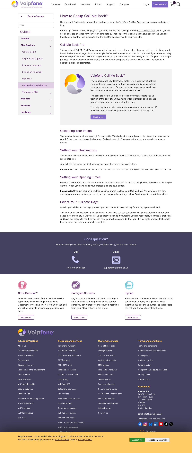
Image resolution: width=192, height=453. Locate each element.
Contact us (103, 413)
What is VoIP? (24, 374)
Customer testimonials (28, 350)
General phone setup (107, 389)
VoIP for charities (25, 413)
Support (110, 4)
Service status (104, 379)
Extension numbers (31, 65)
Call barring (63, 379)
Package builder (105, 350)
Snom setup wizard (106, 398)
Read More (98, 117)
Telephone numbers (67, 346)
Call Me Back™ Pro (145, 59)
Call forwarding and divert (69, 355)
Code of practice (145, 360)
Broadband (70, 4)
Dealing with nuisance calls (110, 394)
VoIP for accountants (67, 413)
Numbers (25, 98)
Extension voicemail (32, 72)
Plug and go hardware (107, 370)
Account (25, 38)
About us (22, 346)
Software (25, 105)
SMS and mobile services (69, 398)
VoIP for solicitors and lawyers (71, 422)
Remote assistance (106, 384)
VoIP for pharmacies (66, 418)
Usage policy (143, 355)
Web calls (27, 78)
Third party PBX (30, 92)
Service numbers (105, 374)
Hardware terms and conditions (152, 350)
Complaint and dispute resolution (152, 370)
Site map (22, 418)
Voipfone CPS (64, 384)
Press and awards (26, 355)
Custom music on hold (68, 374)
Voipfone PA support (32, 58)
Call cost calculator (106, 355)
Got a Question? (28, 293)
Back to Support (36, 16)
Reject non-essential (157, 440)
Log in (147, 4)
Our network (23, 360)
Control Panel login (106, 346)
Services (55, 4)
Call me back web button (34, 85)
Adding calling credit (107, 360)
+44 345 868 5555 (76, 267)
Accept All (137, 440)
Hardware (85, 4)
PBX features (64, 360)
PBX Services (28, 45)
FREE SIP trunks (65, 365)
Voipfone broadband (67, 370)
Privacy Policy (85, 439)
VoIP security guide (26, 384)
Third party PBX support (108, 403)
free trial (160, 4)
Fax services (63, 394)
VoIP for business (25, 403)
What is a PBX (29, 52)
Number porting (65, 403)
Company (124, 4)
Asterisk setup (104, 408)
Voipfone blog (24, 394)
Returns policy (144, 365)
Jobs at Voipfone (25, 389)
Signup (129, 293)
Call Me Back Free (146, 30)
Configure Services (83, 293)
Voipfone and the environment (31, 370)
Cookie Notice (62, 439)
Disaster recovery (25, 365)
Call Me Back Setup (137, 33)
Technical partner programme (31, 398)
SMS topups (103, 365)
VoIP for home (24, 408)
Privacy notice (144, 374)
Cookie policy (144, 379)
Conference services (67, 408)
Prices (98, 4)
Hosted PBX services (67, 350)
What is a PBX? (24, 379)
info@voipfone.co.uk (153, 414)
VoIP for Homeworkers (68, 427)
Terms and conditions (147, 346)
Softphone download (67, 389)
